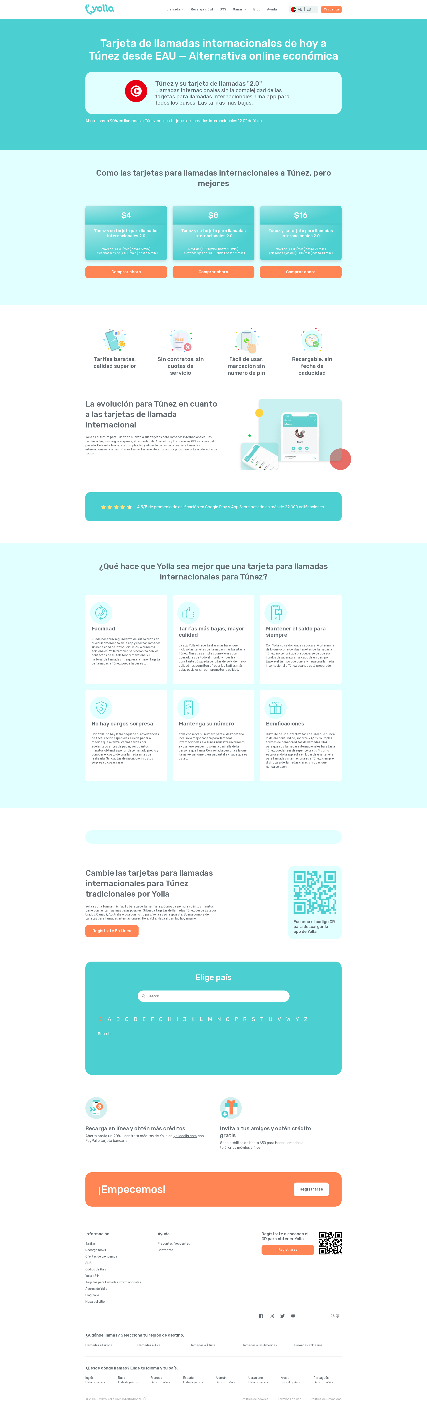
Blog (256, 9)
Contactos (165, 1250)
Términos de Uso (289, 1399)
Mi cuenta (331, 9)
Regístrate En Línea (112, 930)
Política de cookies (255, 1399)
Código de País (95, 1269)
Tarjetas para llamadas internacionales (113, 1282)
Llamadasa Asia (148, 1345)
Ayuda (272, 9)
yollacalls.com (185, 1136)
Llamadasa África (203, 1345)
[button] (303, 9)
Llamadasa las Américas (259, 1345)
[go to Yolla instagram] (271, 1316)
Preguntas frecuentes (174, 1244)
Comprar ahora (126, 271)
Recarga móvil (202, 9)
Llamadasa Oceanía (308, 1345)
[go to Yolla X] (282, 1316)
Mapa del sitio (95, 1302)
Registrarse (311, 1189)
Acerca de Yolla (96, 1289)
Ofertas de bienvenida (101, 1256)
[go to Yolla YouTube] (293, 1316)
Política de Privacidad (326, 1399)
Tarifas (90, 1244)
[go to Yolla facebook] (261, 1316)
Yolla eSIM (92, 1276)
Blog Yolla (92, 1295)
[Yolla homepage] (99, 9)
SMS (223, 9)
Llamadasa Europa (98, 1345)
